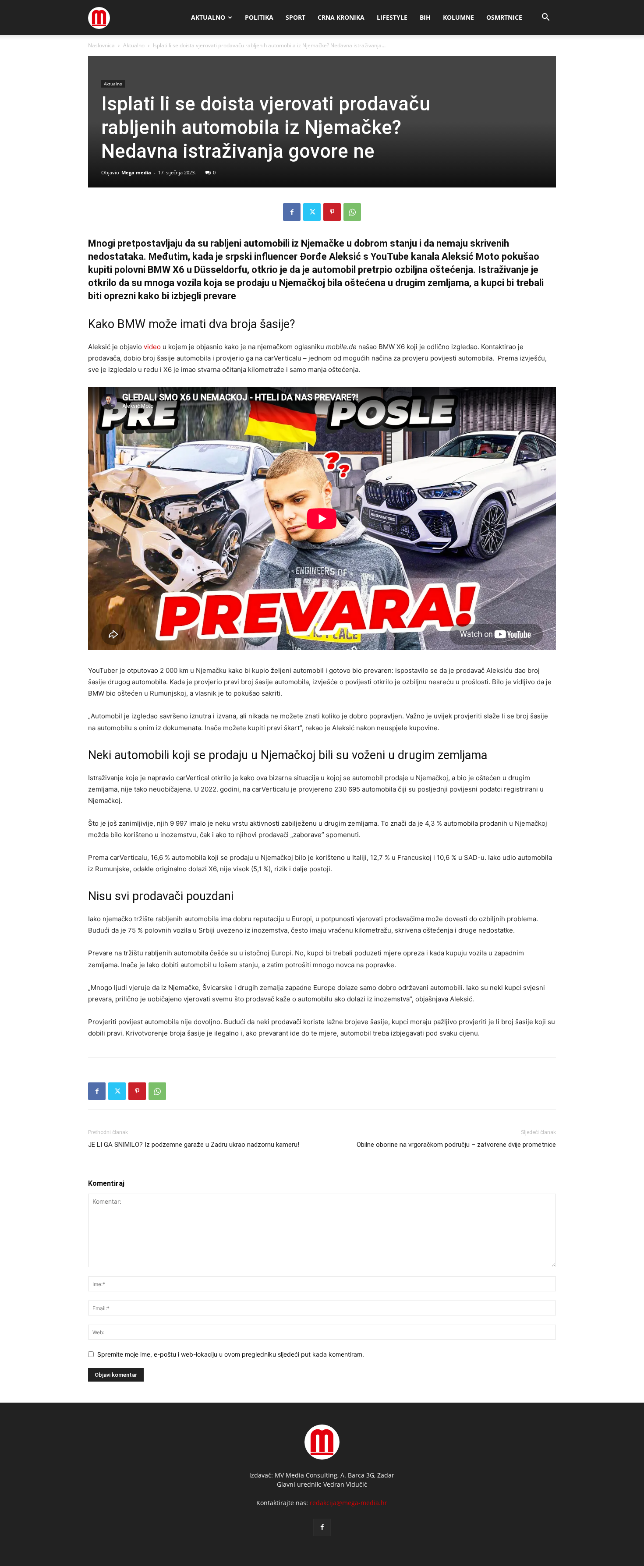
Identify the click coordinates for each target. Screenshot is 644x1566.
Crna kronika (341, 17)
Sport (295, 17)
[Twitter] (312, 212)
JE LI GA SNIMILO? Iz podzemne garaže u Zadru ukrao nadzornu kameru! (193, 1145)
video (152, 347)
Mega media (136, 172)
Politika (259, 17)
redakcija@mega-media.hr (348, 1503)
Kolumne (458, 17)
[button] (545, 18)
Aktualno (208, 17)
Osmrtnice (504, 17)
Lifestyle (392, 17)
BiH (425, 17)
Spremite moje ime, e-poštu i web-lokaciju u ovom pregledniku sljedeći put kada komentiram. (230, 1354)
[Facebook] (292, 212)
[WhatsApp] (352, 212)
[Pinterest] (332, 212)
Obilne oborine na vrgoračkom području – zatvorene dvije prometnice (456, 1145)
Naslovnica (101, 45)
